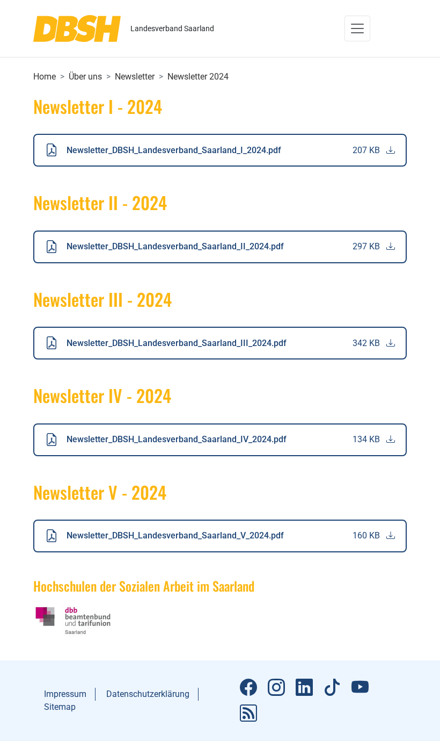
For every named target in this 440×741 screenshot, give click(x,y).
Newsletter (135, 76)
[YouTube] (360, 688)
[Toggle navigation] (357, 28)
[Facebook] (248, 688)
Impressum (65, 694)
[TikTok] (332, 688)
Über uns (85, 76)
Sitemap (60, 707)
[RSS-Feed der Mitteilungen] (248, 713)
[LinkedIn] (304, 688)
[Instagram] (276, 688)
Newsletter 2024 (198, 76)
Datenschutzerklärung (147, 694)
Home (44, 76)
